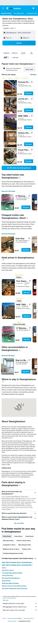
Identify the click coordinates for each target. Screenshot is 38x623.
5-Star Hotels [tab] (29, 536)
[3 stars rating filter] (10, 78)
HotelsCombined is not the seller (13, 603)
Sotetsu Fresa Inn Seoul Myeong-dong (14, 586)
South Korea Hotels (13, 618)
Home (4, 618)
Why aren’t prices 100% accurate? (14, 610)
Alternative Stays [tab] (8, 540)
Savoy (4, 568)
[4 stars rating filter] (17, 78)
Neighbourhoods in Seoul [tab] (11, 549)
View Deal (29, 93)
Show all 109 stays (8, 355)
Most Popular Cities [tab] (25, 545)
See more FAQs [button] (19, 523)
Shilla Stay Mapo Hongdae (10, 583)
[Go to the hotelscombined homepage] (13, 8)
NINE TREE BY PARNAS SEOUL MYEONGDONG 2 (17, 562)
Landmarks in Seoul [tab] (9, 545)
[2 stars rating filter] (4, 78)
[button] (3, 8)
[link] (19, 168)
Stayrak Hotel (6, 581)
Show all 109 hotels (8, 191)
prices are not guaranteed (9, 598)
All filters (33, 74)
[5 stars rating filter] (25, 78)
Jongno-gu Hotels (12, 621)
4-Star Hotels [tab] (18, 536)
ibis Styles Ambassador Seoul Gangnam (14, 588)
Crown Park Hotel (7, 575)
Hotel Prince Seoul (8, 570)
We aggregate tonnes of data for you (14, 607)
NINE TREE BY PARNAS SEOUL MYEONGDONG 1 (17, 565)
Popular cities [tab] (26, 549)
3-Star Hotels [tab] (7, 536)
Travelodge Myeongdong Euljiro (12, 573)
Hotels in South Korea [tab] (24, 540)
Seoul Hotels (27, 618)
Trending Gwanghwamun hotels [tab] (13, 553)
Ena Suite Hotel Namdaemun (11, 578)
